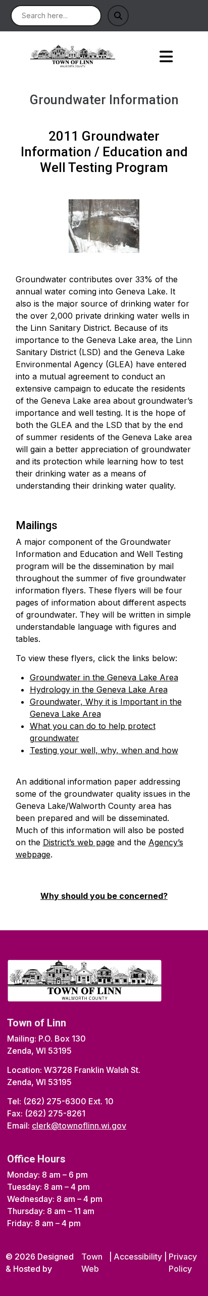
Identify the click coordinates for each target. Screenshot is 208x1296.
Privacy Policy (183, 1262)
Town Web (91, 1262)
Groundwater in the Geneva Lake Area (104, 677)
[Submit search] (118, 15)
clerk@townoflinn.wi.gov (79, 1125)
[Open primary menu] (165, 56)
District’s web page (79, 842)
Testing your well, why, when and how (104, 750)
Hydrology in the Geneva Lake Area (99, 689)
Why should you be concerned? (104, 896)
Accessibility (138, 1256)
